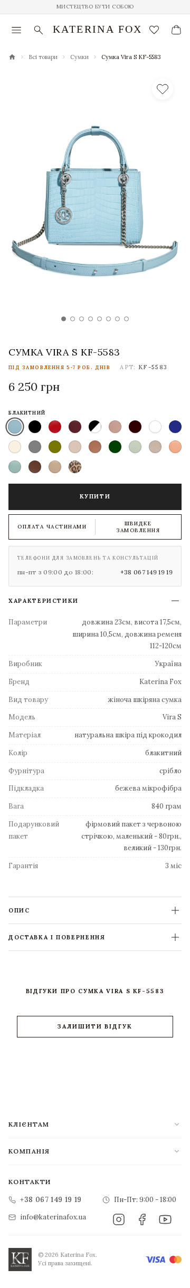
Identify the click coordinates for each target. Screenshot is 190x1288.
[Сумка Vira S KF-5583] (95, 202)
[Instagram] (119, 1219)
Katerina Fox (97, 29)
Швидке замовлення (138, 527)
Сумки (79, 57)
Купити (95, 496)
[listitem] (14, 426)
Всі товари (43, 57)
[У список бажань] (162, 89)
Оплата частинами (52, 526)
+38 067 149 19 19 (146, 572)
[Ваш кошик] (176, 30)
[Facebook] (142, 1219)
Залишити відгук (95, 1026)
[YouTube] (165, 1219)
